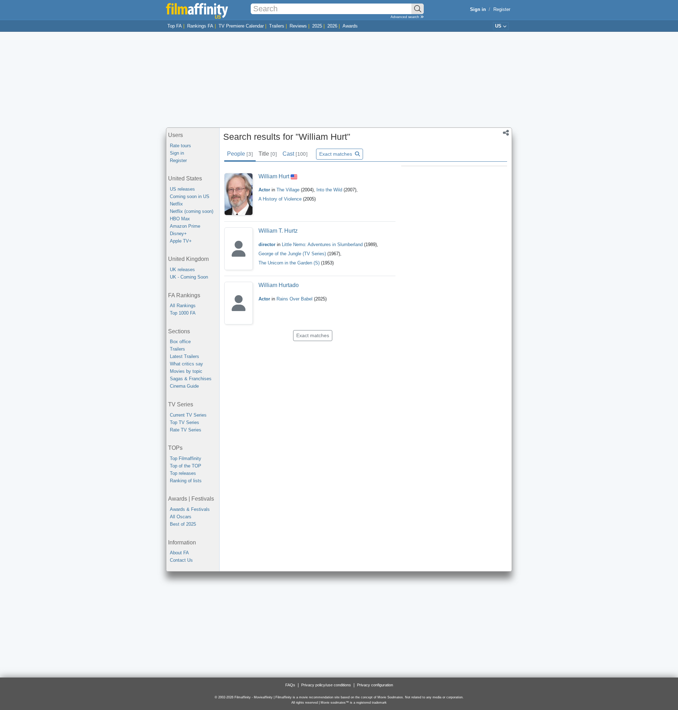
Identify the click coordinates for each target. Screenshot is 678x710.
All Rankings (183, 305)
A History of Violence (280, 199)
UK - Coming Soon (189, 277)
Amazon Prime (185, 226)
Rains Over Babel (295, 299)
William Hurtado (278, 285)
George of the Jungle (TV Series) (292, 253)
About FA (179, 552)
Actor (264, 189)
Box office (180, 341)
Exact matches (336, 154)
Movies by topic (186, 371)
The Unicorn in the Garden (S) (289, 262)
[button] (506, 133)
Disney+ (178, 233)
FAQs (290, 685)
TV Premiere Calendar (241, 26)
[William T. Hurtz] (238, 248)
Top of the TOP (185, 466)
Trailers (276, 26)
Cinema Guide (184, 386)
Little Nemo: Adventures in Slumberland (323, 244)
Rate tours (180, 145)
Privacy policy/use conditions (326, 685)
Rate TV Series (185, 429)
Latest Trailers (184, 356)
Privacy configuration (375, 685)
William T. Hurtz (278, 231)
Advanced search (405, 17)
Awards (350, 26)
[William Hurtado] (238, 303)
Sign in (177, 153)
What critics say (186, 363)
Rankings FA (200, 26)
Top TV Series (184, 422)
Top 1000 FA (183, 313)
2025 (317, 26)
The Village (288, 189)
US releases (182, 189)
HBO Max (180, 218)
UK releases (182, 269)
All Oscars (180, 516)
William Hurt (273, 176)
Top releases (183, 473)
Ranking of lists (186, 480)
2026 (332, 26)
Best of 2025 (183, 524)
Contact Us (181, 560)
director (266, 244)
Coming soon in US (189, 196)
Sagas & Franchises (191, 378)
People (239, 154)
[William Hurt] (238, 194)
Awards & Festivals (190, 509)
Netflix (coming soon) (191, 211)
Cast (294, 154)
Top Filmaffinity (185, 458)
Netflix (176, 204)
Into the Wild (330, 189)
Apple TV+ (181, 241)
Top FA (174, 26)
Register (501, 9)
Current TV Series (188, 415)
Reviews (298, 26)
